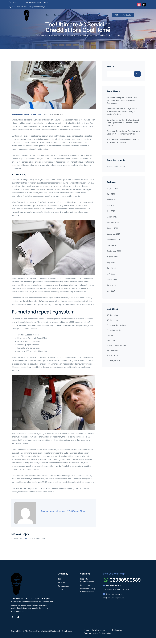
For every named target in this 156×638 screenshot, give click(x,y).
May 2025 (111, 274)
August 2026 (112, 188)
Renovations (112, 350)
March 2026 (112, 217)
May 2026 (111, 205)
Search (111, 66)
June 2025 (111, 268)
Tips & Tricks (112, 355)
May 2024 (111, 291)
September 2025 (114, 251)
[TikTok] (144, 4)
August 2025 (112, 256)
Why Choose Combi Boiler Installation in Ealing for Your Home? (123, 141)
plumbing (111, 340)
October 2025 (113, 245)
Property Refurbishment (117, 345)
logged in (25, 538)
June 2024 (111, 285)
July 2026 (111, 194)
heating (110, 335)
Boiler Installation (114, 330)
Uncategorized (113, 360)
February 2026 (113, 222)
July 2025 (111, 262)
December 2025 (113, 234)
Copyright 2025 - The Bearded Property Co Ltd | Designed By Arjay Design (41, 631)
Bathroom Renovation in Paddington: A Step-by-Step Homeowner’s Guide (123, 132)
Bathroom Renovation (116, 325)
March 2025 (112, 279)
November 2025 (113, 239)
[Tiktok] (18, 617)
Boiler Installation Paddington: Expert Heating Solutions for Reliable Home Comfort (123, 123)
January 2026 (112, 228)
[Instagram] (139, 4)
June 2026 (111, 199)
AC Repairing (59, 114)
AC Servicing (112, 320)
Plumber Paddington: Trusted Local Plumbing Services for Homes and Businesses (122, 100)
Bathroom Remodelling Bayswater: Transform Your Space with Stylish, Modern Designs (122, 111)
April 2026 (111, 211)
